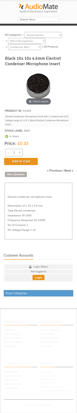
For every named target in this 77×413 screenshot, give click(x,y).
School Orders (11, 388)
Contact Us (9, 330)
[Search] (56, 19)
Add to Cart (21, 161)
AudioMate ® (47, 405)
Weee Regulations (49, 338)
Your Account (10, 372)
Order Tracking (11, 334)
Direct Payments (12, 338)
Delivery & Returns (13, 342)
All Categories (13, 34)
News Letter (46, 346)
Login (38, 277)
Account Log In (11, 380)
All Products (51, 46)
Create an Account (13, 376)
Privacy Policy (47, 334)
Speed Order (10, 346)
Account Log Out (12, 384)
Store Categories (16, 293)
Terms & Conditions (49, 330)
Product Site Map (48, 342)
